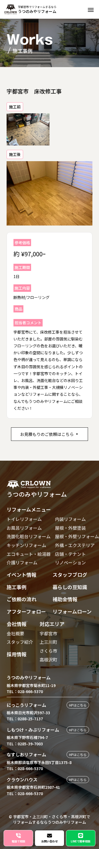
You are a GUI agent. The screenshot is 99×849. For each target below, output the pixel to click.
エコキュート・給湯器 (29, 554)
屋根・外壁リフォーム (77, 536)
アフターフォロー (26, 611)
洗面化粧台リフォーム (29, 536)
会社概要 (15, 633)
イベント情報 (21, 574)
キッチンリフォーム (26, 545)
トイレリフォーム (24, 519)
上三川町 (48, 642)
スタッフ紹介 (20, 642)
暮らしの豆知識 (70, 586)
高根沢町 (48, 659)
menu (91, 10)
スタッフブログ (70, 574)
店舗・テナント (70, 554)
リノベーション (70, 562)
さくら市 (48, 650)
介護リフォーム (22, 562)
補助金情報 (65, 599)
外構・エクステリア (75, 545)
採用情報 (16, 654)
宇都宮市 (48, 633)
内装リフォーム (70, 519)
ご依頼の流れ (21, 599)
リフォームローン (72, 611)
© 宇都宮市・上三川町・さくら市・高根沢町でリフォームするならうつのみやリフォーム (49, 819)
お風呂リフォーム (24, 527)
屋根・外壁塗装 (70, 527)
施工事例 (16, 586)
